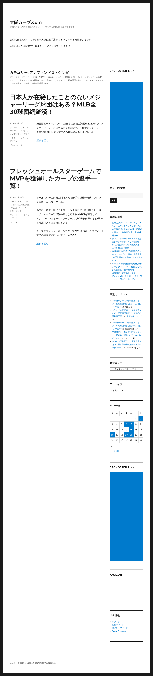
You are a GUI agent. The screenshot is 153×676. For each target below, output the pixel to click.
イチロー (14, 138)
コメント (14, 222)
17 (112, 435)
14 (131, 429)
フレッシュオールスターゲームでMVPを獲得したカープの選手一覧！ (55, 178)
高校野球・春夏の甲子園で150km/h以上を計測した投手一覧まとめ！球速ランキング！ (127, 276)
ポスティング (16, 127)
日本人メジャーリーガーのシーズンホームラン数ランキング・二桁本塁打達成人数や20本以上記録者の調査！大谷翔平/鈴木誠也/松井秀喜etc (127, 229)
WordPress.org (119, 631)
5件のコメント (16, 145)
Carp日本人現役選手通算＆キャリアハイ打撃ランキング (61, 39)
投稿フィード (118, 625)
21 (131, 435)
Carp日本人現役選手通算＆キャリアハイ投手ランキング (40, 46)
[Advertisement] (127, 127)
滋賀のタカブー (133, 316)
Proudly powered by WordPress (41, 663)
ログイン (116, 621)
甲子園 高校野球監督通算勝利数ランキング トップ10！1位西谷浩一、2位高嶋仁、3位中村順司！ (127, 266)
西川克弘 (16, 204)
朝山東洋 (25, 204)
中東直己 (14, 208)
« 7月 (116, 451)
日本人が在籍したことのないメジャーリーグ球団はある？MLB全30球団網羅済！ (55, 104)
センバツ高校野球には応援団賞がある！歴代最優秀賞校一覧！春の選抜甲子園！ (126, 313)
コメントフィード (120, 628)
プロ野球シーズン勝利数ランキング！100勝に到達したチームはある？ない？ (126, 303)
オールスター (16, 201)
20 (126, 435)
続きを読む (42, 140)
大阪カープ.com (26, 22)
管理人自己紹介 (18, 39)
